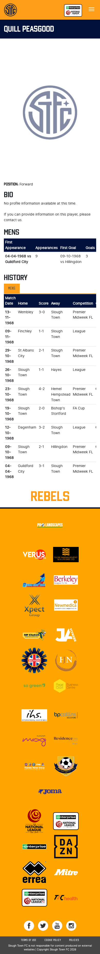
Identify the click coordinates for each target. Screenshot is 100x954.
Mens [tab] (11, 288)
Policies (74, 940)
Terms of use (28, 940)
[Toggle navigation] (91, 8)
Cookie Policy (53, 940)
